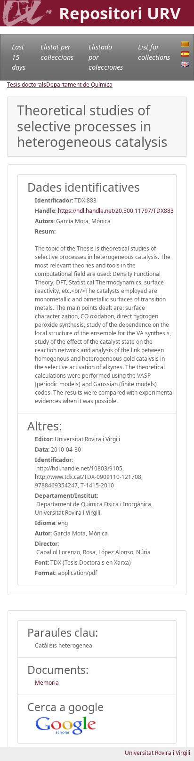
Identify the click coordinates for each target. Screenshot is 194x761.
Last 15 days (18, 57)
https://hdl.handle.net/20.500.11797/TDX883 (116, 211)
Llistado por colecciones (106, 57)
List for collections (154, 52)
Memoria (47, 683)
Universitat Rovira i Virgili (157, 753)
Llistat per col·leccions (56, 52)
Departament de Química (79, 85)
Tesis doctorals (26, 85)
